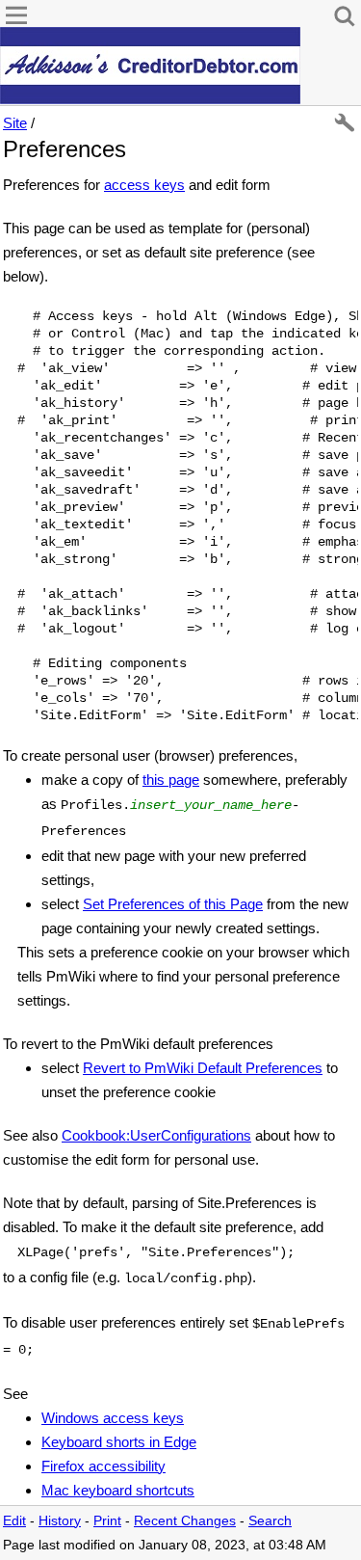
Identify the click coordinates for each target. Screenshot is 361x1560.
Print (107, 1521)
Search (270, 1521)
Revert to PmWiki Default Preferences (202, 1068)
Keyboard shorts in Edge (118, 1442)
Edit (14, 1521)
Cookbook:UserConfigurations (156, 1135)
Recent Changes (185, 1521)
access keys (144, 184)
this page (170, 779)
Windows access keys (112, 1418)
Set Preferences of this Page (173, 904)
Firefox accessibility (103, 1466)
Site (15, 123)
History (60, 1521)
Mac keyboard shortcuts (117, 1490)
